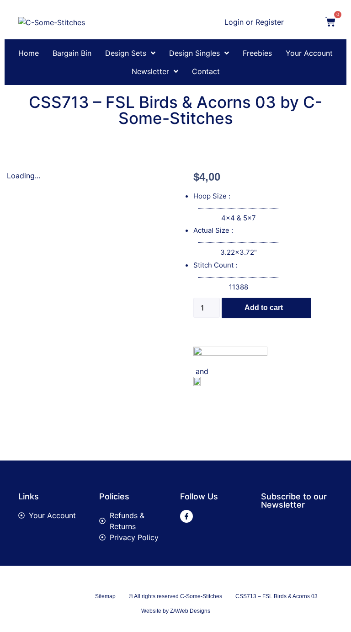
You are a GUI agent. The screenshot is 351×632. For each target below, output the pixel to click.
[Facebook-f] (186, 516)
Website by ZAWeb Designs (175, 611)
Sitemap (105, 596)
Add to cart (264, 307)
